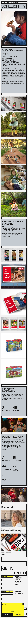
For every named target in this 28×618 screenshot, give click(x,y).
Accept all (7, 614)
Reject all (18, 614)
